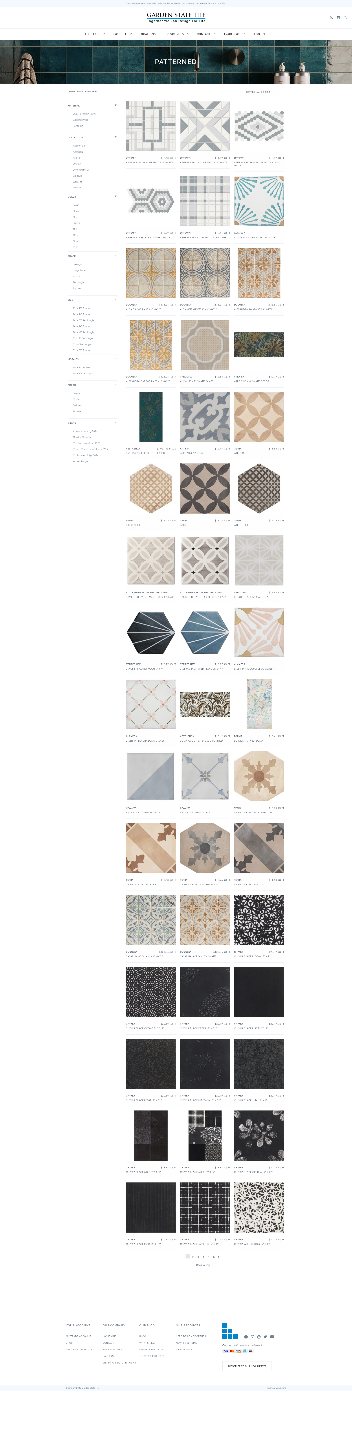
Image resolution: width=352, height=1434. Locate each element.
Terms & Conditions (276, 1388)
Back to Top (203, 1265)
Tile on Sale (184, 1349)
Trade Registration (79, 1349)
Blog (256, 34)
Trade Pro (231, 34)
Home (72, 92)
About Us (92, 34)
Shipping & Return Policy (120, 1362)
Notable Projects (151, 1349)
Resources (175, 34)
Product (119, 34)
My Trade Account (78, 1336)
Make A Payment (113, 1349)
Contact (204, 34)
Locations (148, 34)
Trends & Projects (151, 1356)
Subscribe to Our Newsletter (247, 1366)
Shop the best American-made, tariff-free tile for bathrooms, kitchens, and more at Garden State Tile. (176, 3)
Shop (69, 1343)
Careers (108, 1356)
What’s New (147, 1343)
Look (80, 92)
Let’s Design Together (191, 1336)
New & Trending (187, 1343)
